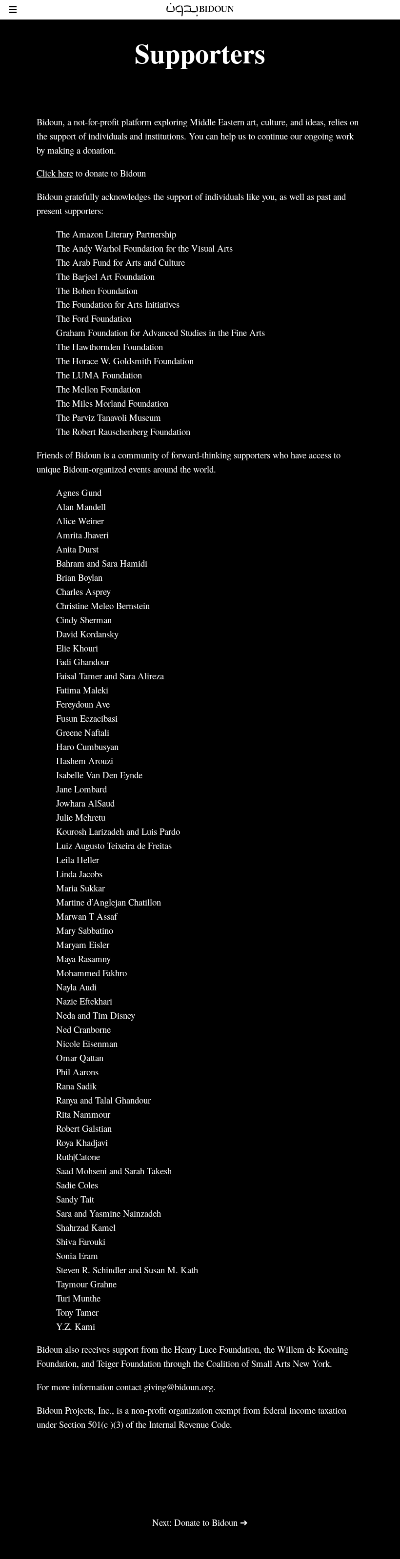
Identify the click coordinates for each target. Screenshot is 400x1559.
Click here (55, 173)
